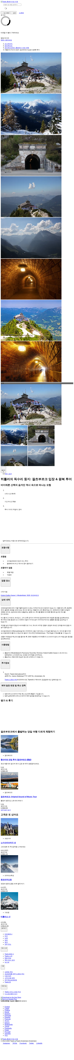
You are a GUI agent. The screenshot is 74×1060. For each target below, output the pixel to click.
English (7, 1007)
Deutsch (7, 1014)
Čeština (7, 1010)
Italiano (7, 1023)
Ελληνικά (8, 1015)
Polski (7, 1030)
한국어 (7, 1021)
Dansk (7, 1012)
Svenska (8, 1033)
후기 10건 (8, 474)
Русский (7, 1032)
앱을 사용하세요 (6, 40)
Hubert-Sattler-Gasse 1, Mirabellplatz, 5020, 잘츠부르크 (20, 595)
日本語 (7, 1026)
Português (8, 1028)
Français (8, 1019)
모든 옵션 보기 (6, 810)
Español (7, 1017)
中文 (6, 1035)
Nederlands (9, 1024)
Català (7, 1008)
